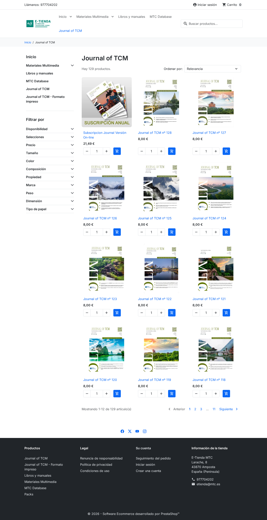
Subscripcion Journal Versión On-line (104, 135)
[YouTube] (137, 430)
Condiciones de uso (94, 471)
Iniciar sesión (145, 464)
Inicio (63, 17)
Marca (30, 185)
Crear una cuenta (148, 471)
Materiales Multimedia (92, 17)
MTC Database (161, 17)
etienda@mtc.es (208, 484)
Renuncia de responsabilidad (101, 458)
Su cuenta (143, 448)
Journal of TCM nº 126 (100, 218)
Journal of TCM (70, 31)
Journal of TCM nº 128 (155, 133)
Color (30, 161)
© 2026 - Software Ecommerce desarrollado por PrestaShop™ (133, 514)
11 (214, 409)
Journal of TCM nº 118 (209, 380)
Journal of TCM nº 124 (209, 218)
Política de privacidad (96, 464)
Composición (36, 169)
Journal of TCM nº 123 (100, 299)
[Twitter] (129, 430)
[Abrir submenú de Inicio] (70, 16)
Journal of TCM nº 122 (155, 299)
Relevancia (195, 69)
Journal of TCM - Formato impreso (45, 99)
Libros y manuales (131, 17)
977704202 (205, 479)
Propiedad (33, 177)
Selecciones (35, 137)
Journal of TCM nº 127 (209, 133)
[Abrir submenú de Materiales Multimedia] (112, 16)
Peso (29, 193)
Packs (28, 494)
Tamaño (32, 153)
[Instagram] (144, 430)
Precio (30, 145)
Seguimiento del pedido (153, 458)
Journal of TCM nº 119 (154, 380)
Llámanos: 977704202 (40, 5)
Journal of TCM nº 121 (209, 299)
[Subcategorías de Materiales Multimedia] (71, 65)
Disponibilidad (36, 129)
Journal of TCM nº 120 (100, 380)
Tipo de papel (36, 209)
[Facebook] (122, 430)
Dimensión (34, 201)
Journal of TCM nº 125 (155, 218)
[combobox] (212, 24)
